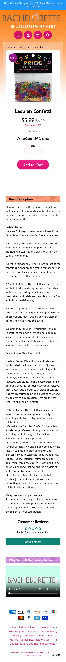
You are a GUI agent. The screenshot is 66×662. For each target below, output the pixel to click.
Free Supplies (17, 631)
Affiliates (30, 635)
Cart (50, 635)
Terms (41, 635)
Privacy (17, 635)
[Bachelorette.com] (33, 17)
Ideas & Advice (48, 627)
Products (22, 47)
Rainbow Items (28, 627)
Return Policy (49, 631)
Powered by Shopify (33, 655)
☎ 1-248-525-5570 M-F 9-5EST (33, 26)
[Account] (28, 35)
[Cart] (38, 35)
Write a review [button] (33, 541)
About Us (33, 631)
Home (9, 47)
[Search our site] (47, 35)
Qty (33, 145)
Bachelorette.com (32, 652)
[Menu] (18, 35)
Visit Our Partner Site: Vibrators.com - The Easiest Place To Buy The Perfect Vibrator (33, 641)
